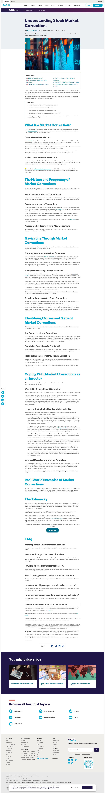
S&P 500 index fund (49, 256)
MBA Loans (8, 762)
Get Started (98, 5)
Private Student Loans (10, 746)
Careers (38, 752)
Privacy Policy (77, 754)
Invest (7, 754)
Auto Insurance (9, 752)
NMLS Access (55, 748)
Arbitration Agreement (86, 754)
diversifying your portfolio (61, 428)
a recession (59, 209)
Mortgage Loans (9, 748)
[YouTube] (72, 763)
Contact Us (39, 750)
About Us (39, 740)
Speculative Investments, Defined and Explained (29, 759)
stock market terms (32, 131)
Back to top (55, 758)
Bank (7, 740)
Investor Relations (40, 746)
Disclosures (54, 744)
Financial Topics (24, 742)
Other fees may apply (57, 518)
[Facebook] (52, 646)
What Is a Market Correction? (35, 78)
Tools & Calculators (25, 746)
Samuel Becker (33, 30)
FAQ (56, 86)
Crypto (7, 758)
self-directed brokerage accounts (42, 169)
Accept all (87, 787)
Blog (38, 754)
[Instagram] (69, 763)
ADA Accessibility (55, 752)
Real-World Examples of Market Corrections (66, 84)
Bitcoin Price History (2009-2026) (28, 757)
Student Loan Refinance (10, 744)
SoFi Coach (8, 764)
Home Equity (8, 750)
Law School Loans (9, 760)
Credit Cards (8, 756)
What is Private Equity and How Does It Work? (29, 755)
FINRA (48, 610)
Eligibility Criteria (55, 750)
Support (100, 1)
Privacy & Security (55, 740)
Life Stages (23, 744)
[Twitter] (56, 646)
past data (72, 219)
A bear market (28, 140)
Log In (88, 5)
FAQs (38, 756)
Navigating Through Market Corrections (38, 84)
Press (38, 744)
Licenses (54, 746)
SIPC (51, 610)
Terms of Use (54, 742)
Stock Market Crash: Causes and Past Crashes (29, 751)
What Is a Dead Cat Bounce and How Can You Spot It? (29, 753)
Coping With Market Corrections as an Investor (67, 82)
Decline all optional (75, 787)
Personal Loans (9, 742)
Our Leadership (40, 742)
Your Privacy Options (44, 758)
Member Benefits (40, 748)
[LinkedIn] (59, 646)
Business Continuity (56, 754)
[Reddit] (63, 646)
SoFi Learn (23, 740)
